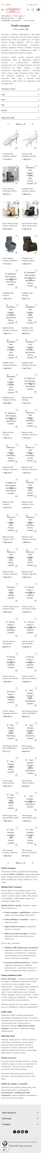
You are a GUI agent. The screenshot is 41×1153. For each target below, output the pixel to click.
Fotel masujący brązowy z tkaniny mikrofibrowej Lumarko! (30, 712)
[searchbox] (20, 100)
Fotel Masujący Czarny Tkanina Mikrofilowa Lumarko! (10, 747)
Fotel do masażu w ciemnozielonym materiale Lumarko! (28, 642)
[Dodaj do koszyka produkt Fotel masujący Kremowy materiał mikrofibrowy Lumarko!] (36, 775)
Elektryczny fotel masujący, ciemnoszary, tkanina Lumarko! (30, 433)
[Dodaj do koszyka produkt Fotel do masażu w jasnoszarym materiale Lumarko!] (16, 670)
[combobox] (20, 94)
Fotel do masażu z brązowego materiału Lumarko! (10, 712)
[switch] (5, 1150)
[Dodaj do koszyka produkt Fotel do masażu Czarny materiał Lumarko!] (16, 601)
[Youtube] (22, 1131)
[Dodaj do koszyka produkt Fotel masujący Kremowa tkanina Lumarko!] (16, 775)
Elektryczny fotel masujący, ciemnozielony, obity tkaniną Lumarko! (10, 503)
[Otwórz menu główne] (2, 10)
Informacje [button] (6, 1118)
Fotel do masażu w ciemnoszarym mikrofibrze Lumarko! (10, 642)
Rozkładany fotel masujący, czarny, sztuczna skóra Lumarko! (30, 329)
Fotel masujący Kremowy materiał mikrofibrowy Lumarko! (30, 782)
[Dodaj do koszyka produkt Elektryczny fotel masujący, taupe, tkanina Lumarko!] (16, 566)
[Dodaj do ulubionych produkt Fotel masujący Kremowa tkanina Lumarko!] (16, 758)
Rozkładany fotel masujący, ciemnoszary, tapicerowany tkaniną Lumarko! (10, 329)
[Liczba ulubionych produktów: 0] (32, 10)
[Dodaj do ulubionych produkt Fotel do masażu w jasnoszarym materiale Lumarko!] (16, 653)
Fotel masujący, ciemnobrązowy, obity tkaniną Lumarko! (29, 816)
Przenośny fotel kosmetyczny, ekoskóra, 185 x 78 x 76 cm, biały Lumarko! (10, 155)
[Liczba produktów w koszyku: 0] (37, 10)
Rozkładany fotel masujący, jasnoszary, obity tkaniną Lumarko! (10, 364)
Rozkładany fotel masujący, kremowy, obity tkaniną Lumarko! (29, 190)
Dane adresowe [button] (9, 1112)
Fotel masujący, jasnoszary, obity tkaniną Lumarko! (11, 851)
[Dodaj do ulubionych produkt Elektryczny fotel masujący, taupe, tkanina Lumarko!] (16, 549)
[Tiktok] (26, 1131)
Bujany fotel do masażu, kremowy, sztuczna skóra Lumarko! (11, 224)
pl (2, 5)
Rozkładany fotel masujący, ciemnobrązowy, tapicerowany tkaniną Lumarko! (29, 294)
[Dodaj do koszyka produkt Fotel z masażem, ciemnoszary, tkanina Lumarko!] (16, 183)
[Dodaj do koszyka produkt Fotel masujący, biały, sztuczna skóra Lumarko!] (16, 810)
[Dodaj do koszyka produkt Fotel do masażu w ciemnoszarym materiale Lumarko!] (36, 601)
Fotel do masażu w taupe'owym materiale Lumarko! (29, 677)
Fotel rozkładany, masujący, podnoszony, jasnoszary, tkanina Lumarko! (10, 259)
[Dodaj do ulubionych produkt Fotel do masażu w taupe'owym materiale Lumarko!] (36, 653)
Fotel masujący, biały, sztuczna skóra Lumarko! (11, 816)
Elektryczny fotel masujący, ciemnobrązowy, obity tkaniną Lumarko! (29, 398)
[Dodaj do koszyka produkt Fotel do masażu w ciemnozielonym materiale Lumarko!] (36, 636)
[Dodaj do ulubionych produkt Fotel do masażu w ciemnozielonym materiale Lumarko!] (36, 618)
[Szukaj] (39, 89)
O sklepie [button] (6, 1124)
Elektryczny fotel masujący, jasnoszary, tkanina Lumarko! (29, 538)
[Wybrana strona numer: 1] (20, 124)
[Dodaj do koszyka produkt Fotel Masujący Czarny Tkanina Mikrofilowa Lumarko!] (16, 740)
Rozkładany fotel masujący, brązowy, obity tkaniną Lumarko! (29, 259)
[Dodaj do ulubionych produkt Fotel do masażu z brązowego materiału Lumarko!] (16, 688)
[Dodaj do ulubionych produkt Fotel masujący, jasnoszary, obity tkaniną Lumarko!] (16, 827)
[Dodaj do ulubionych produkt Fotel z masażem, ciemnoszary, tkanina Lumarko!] (16, 166)
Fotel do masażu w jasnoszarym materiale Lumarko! (10, 677)
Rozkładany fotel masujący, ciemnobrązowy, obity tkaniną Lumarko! (10, 294)
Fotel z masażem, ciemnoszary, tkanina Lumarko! (10, 190)
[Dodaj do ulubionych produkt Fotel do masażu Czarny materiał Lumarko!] (16, 584)
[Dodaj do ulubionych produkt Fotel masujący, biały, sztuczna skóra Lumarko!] (16, 793)
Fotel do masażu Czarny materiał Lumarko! (11, 607)
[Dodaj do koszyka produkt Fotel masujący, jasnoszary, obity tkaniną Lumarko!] (16, 844)
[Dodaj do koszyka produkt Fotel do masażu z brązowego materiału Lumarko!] (16, 705)
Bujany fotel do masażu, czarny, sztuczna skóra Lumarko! (30, 224)
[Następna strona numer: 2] (32, 124)
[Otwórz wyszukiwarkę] (28, 10)
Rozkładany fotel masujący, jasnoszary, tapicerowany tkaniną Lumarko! (29, 364)
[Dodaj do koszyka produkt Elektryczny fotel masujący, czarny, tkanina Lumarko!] (36, 496)
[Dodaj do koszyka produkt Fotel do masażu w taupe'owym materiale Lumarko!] (36, 670)
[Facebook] (14, 1131)
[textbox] (17, 94)
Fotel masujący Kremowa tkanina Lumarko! (8, 782)
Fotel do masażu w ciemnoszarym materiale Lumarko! (30, 607)
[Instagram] (18, 1131)
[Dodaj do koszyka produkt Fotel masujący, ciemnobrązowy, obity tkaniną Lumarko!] (36, 810)
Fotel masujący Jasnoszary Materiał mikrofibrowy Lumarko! (30, 747)
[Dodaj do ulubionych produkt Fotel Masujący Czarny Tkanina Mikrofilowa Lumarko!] (16, 723)
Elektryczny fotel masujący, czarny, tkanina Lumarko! (28, 503)
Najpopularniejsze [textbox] (8, 117)
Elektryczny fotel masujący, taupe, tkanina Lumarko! (11, 573)
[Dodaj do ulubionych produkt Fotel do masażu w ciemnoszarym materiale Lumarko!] (36, 584)
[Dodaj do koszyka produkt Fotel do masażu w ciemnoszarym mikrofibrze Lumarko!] (16, 636)
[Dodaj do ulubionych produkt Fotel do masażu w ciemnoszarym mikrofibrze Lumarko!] (16, 618)
